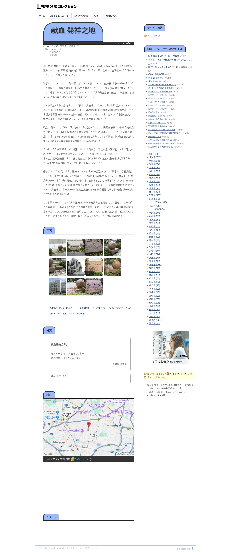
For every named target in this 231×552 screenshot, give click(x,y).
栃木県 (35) (154, 184)
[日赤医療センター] (76, 274)
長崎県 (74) (154, 306)
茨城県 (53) (154, 181)
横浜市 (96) (160, 209)
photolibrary (99, 308)
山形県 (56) (154, 174)
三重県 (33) (154, 243)
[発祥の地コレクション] (57, 7)
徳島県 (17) (154, 285)
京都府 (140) (155, 250)
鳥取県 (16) (154, 268)
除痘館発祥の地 (154, 136)
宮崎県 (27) (154, 316)
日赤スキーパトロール (157, 122)
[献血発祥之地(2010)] (94, 274)
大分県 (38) (154, 313)
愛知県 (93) (154, 240)
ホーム (42, 15)
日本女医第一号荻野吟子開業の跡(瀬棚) (164, 133)
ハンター (97, 15)
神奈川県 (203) (156, 205)
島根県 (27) (154, 271)
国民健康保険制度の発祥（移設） (162, 143)
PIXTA (69, 308)
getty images (116, 308)
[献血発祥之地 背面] (112, 255)
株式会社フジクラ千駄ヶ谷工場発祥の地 (167, 67)
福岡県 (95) (154, 299)
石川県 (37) (154, 219)
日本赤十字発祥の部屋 (157, 98)
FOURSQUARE (82, 308)
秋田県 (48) (154, 171)
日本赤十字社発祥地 (156, 105)
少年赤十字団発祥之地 (157, 119)
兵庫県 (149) (155, 257)
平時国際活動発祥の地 (157, 126)
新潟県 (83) (154, 212)
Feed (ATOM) (154, 36)
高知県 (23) (154, 295)
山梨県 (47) (154, 226)
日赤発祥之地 (153, 112)
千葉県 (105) (155, 195)
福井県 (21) (154, 222)
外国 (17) (153, 153)
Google (81, 313)
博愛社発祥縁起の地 (156, 115)
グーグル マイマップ (177, 373)
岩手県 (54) (154, 164)
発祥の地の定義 (81, 15)
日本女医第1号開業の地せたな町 (161, 129)
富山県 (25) (154, 216)
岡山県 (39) (154, 275)
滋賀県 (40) (154, 247)
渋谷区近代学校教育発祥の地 (161, 88)
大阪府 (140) (155, 254)
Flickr (72, 313)
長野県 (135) (155, 229)
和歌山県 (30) (155, 264)
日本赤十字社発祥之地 (157, 95)
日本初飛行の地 (155, 77)
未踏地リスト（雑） (158, 395)
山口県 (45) (154, 281)
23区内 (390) (161, 202)
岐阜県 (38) (154, 233)
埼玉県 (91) (154, 191)
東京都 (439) (155, 198)
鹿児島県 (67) (155, 319)
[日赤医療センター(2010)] (57, 294)
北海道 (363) (155, 157)
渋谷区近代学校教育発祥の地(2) (162, 84)
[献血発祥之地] (57, 255)
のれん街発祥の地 (156, 74)
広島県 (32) (154, 278)
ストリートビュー (82, 459)
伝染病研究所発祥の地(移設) (160, 140)
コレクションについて (59, 15)
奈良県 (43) (154, 261)
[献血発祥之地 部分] (94, 255)
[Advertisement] (65, 489)
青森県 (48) (154, 160)
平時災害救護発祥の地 (157, 102)
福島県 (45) (154, 178)
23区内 (55, 46)
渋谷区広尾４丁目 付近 (58, 459)
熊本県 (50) (154, 309)
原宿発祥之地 (154, 81)
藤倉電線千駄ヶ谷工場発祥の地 (163, 55)
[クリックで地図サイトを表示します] (88, 427)
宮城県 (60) (154, 167)
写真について (112, 15)
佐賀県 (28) (154, 302)
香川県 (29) (154, 288)
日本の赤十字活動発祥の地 (160, 91)
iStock (129, 308)
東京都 (63, 46)
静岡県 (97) (154, 236)
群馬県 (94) (154, 188)
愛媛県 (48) (154, 292)
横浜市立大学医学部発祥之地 (160, 147)
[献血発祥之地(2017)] (76, 294)
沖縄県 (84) (154, 323)
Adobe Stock (57, 308)
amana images (58, 313)
